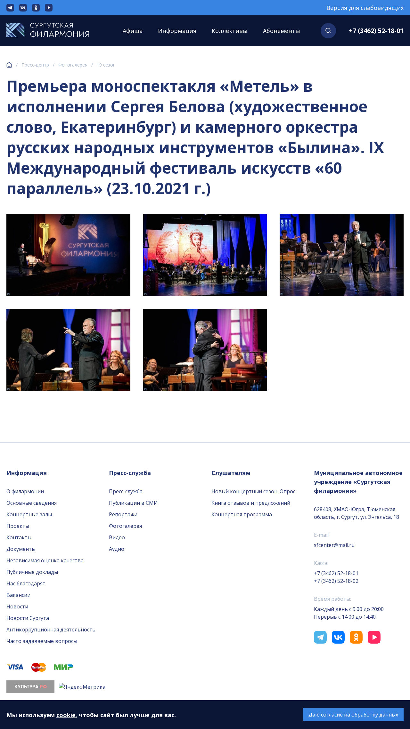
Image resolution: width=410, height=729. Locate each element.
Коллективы (230, 31)
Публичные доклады (32, 571)
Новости (17, 606)
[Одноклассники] (36, 8)
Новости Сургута (27, 618)
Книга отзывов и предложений (250, 502)
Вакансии (18, 594)
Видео (117, 537)
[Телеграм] (10, 8)
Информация (177, 31)
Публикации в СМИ (133, 502)
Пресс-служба (126, 491)
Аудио (116, 548)
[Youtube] (49, 8)
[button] (328, 30)
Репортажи (123, 514)
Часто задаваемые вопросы (41, 641)
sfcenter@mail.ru (334, 545)
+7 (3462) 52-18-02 (336, 580)
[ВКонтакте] (23, 8)
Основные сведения (31, 502)
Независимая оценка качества (45, 560)
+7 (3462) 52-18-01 (376, 30)
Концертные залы (29, 514)
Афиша (133, 31)
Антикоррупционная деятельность (50, 629)
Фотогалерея (72, 65)
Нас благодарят (25, 583)
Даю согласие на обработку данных (353, 714)
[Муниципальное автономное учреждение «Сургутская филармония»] (54, 30)
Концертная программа (241, 514)
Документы (21, 548)
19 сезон (106, 65)
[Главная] (9, 65)
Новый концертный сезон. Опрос (253, 491)
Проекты (17, 525)
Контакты (18, 537)
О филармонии (25, 491)
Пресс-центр (35, 65)
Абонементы (281, 31)
